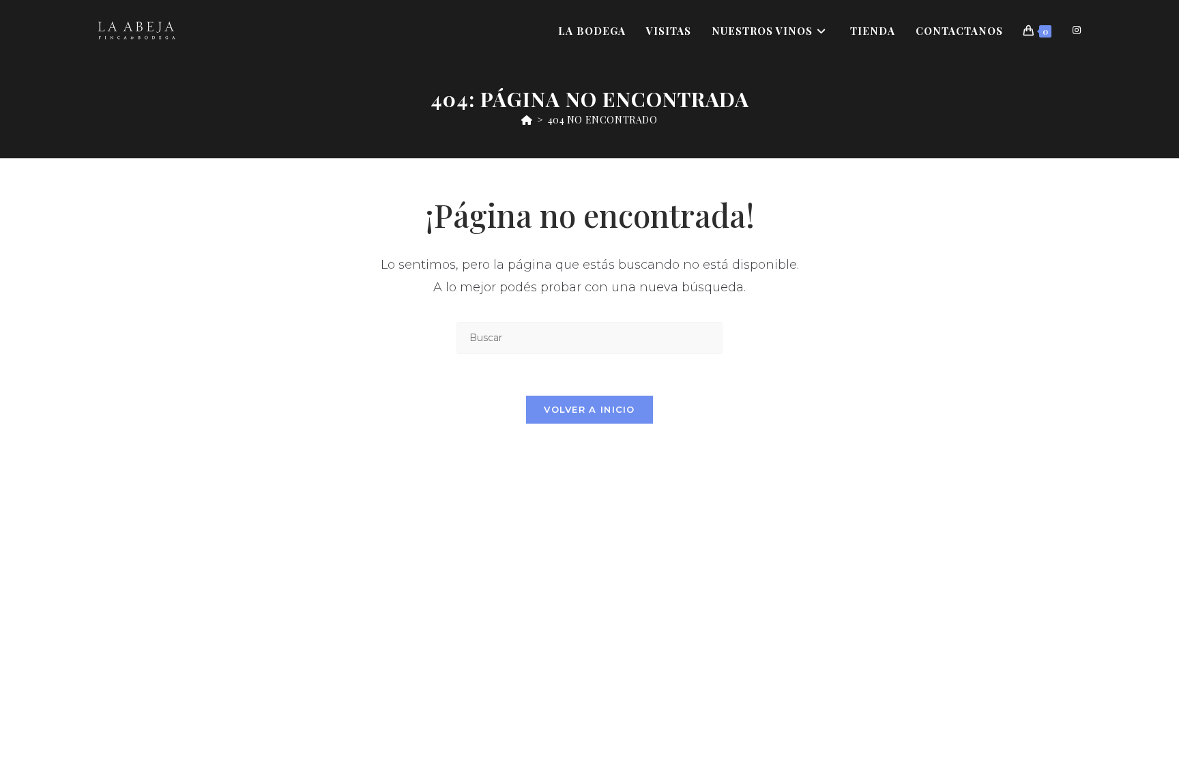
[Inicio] (527, 119)
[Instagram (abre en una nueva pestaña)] (1076, 30)
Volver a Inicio (589, 409)
